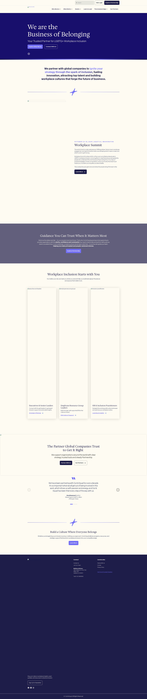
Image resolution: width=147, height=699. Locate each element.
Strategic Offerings (35, 413)
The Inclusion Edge (100, 9)
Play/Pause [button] (29, 53)
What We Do (67, 9)
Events (77, 9)
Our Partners (114, 9)
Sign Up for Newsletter (35, 682)
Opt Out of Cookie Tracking (104, 572)
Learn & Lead (88, 9)
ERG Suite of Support (67, 415)
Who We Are (55, 9)
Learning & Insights (98, 413)
